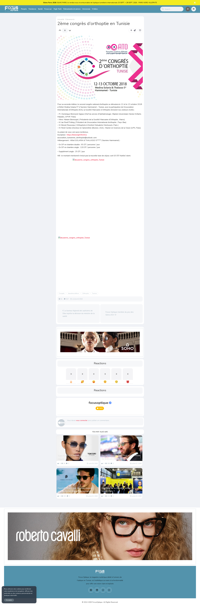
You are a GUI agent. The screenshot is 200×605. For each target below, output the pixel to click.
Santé (40, 9)
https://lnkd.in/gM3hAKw (77, 135)
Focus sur (48, 9)
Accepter (9, 600)
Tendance (32, 9)
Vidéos (95, 9)
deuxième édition (73, 293)
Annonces (86, 9)
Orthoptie (85, 293)
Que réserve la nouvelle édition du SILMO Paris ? (118, 490)
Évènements (70, 19)
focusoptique (98, 403)
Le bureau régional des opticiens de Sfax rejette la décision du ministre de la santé (78, 313)
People (24, 9)
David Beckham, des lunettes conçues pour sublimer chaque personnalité (75, 490)
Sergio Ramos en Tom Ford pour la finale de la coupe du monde (121, 457)
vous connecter (81, 420)
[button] (188, 9)
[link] (140, 30)
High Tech (58, 9)
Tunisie (94, 293)
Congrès (61, 293)
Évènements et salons (71, 9)
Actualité (60, 19)
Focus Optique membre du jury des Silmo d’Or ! (119, 313)
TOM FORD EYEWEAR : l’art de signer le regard (77, 457)
